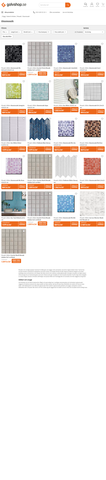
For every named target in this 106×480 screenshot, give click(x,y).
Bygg (4, 16)
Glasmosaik (26, 16)
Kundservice (85, 6)
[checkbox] (43, 32)
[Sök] (68, 5)
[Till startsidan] (13, 5)
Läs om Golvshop (68, 12)
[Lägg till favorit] (23, 44)
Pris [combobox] (4, 32)
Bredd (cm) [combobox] (27, 32)
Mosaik (19, 16)
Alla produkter (9, 12)
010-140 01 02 (40, 12)
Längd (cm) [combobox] (14, 32)
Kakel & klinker (11, 16)
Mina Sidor (92, 6)
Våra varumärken (55, 12)
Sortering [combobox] (88, 32)
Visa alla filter (7, 36)
